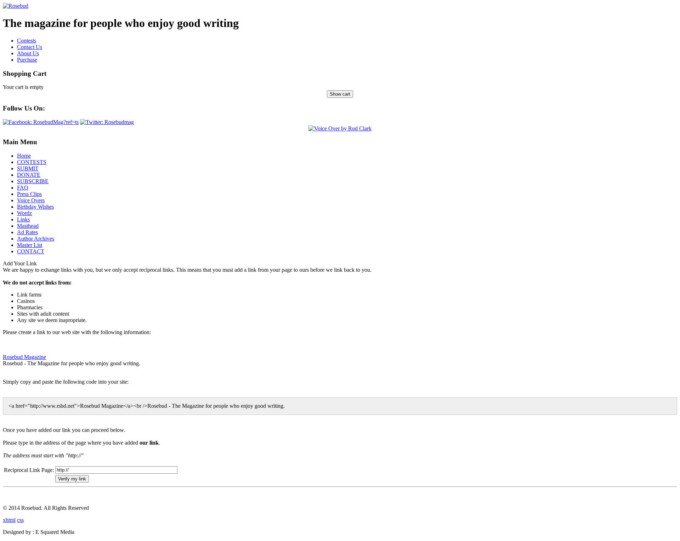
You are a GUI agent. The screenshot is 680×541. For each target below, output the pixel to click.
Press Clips (29, 194)
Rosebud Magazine (24, 357)
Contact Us (29, 47)
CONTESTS (31, 162)
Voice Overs (31, 200)
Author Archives (35, 239)
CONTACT (30, 251)
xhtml (9, 520)
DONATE (28, 175)
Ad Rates (27, 232)
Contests (26, 41)
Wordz (24, 213)
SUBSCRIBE (33, 181)
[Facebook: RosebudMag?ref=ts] (41, 122)
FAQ (22, 188)
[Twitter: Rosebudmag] (107, 122)
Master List (29, 245)
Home (24, 156)
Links (23, 219)
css (20, 520)
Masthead (28, 226)
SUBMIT (28, 168)
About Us (28, 53)
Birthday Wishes (35, 207)
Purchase (27, 60)
